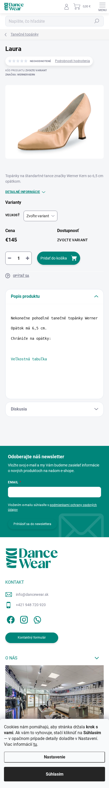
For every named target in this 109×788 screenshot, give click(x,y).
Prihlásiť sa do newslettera (32, 524)
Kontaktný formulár (32, 637)
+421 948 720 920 (31, 605)
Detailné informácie (22, 192)
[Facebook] (10, 619)
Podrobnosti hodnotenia (72, 61)
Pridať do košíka (53, 258)
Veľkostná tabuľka (29, 359)
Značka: (20, 74)
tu (35, 744)
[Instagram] (23, 619)
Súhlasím (54, 774)
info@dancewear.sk (32, 594)
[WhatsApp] (36, 619)
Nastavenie (54, 756)
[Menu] (102, 6)
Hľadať (97, 21)
